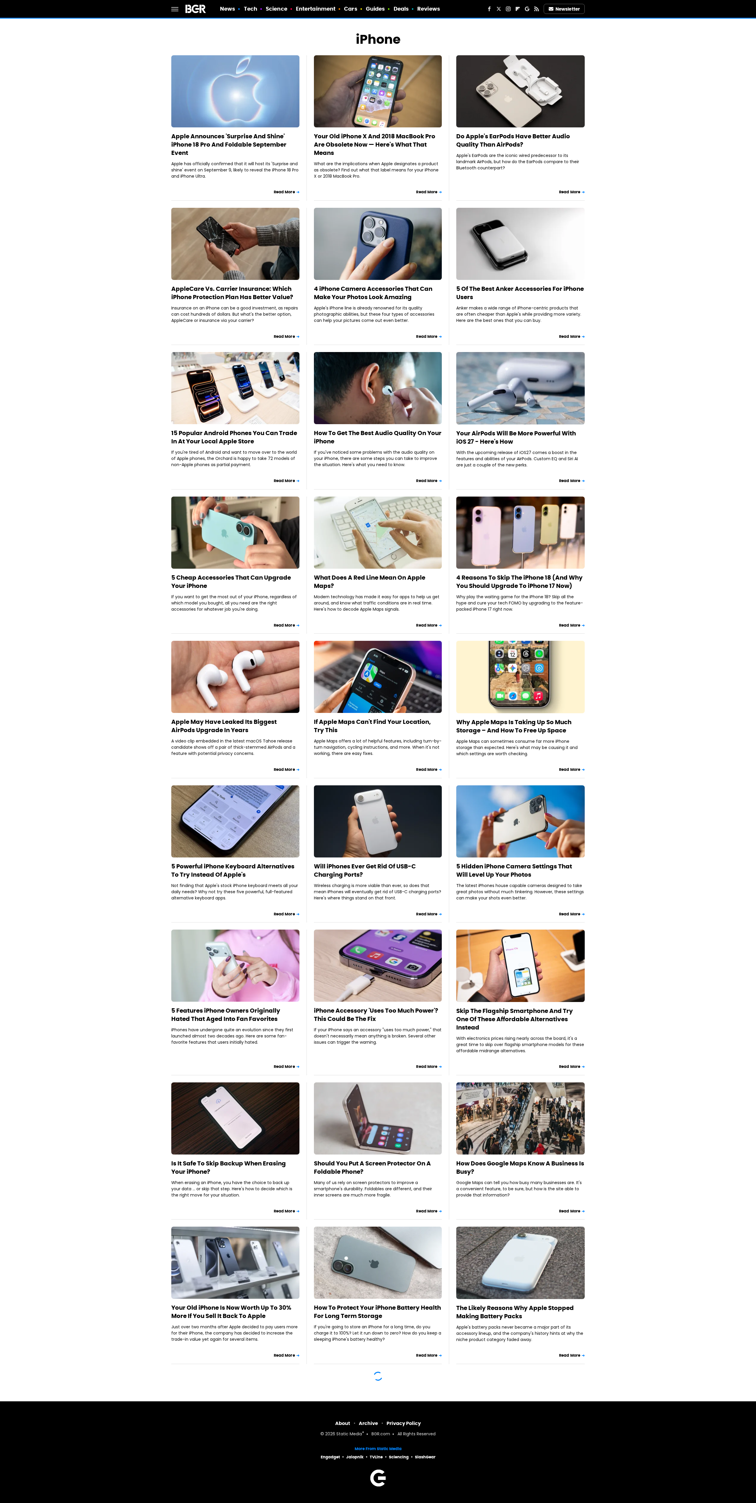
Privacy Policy (404, 1423)
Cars (350, 8)
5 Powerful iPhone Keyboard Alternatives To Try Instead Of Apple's (232, 870)
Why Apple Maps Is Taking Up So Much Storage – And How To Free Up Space (513, 726)
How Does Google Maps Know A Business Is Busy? (520, 1168)
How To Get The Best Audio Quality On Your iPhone (377, 437)
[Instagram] (508, 9)
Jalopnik (355, 1457)
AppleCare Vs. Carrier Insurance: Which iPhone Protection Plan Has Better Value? (232, 293)
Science (276, 8)
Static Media (349, 1434)
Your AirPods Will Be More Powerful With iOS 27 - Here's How (516, 437)
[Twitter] (498, 9)
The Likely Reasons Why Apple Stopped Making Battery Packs (515, 1312)
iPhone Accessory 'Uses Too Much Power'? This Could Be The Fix (376, 1015)
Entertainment (315, 8)
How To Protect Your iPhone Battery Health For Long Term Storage (377, 1312)
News (227, 8)
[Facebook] (489, 9)
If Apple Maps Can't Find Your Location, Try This (372, 726)
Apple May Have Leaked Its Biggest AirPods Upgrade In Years (224, 726)
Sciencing (399, 1457)
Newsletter (567, 9)
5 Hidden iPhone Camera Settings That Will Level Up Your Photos (514, 870)
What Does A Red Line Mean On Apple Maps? (369, 582)
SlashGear (425, 1457)
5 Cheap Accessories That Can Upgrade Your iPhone (231, 582)
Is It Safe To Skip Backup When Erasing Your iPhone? (228, 1168)
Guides (375, 8)
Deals (401, 8)
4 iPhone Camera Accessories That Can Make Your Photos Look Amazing (373, 293)
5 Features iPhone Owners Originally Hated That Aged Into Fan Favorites (225, 1015)
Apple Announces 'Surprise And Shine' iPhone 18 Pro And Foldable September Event (228, 144)
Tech (250, 8)
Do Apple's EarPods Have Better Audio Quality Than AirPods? (513, 140)
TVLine (376, 1457)
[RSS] (536, 9)
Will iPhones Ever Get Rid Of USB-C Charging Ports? (365, 870)
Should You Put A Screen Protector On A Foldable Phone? (372, 1168)
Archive (368, 1423)
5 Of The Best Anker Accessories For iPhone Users (520, 293)
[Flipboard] (517, 9)
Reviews (428, 8)
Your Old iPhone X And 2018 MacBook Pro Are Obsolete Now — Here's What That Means (374, 144)
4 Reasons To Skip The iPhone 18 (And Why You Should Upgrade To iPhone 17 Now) (519, 582)
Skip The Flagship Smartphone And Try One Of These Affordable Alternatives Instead (514, 1019)
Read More (284, 191)
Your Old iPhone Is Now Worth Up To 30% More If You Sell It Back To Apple (231, 1312)
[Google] (527, 9)
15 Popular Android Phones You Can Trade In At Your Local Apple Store (234, 437)
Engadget (330, 1457)
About (342, 1423)
